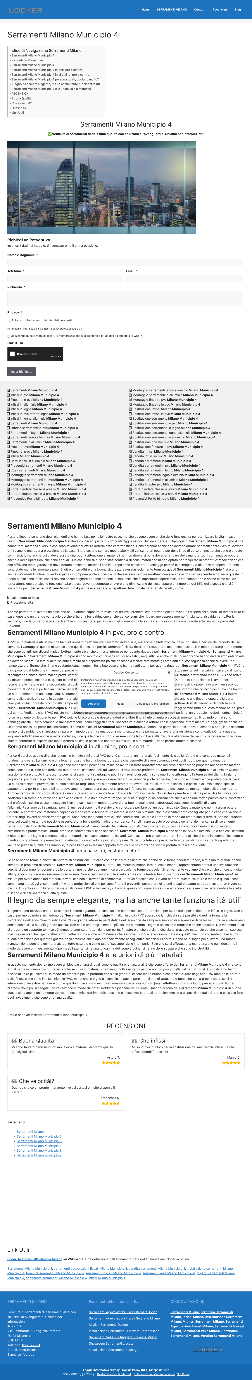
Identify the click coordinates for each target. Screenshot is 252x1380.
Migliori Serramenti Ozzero (108, 1324)
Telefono (15, 271)
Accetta (93, 703)
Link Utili (18, 112)
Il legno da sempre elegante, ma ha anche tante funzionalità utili (56, 84)
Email (132, 271)
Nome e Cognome (22, 255)
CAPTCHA (15, 343)
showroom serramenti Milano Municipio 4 (56, 1278)
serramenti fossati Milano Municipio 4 (113, 1273)
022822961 (31, 1345)
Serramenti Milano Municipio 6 (39, 1141)
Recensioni (220, 9)
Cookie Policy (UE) (134, 1370)
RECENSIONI (20, 93)
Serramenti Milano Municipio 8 (39, 1150)
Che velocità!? (22, 103)
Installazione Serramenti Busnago (113, 1350)
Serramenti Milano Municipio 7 (39, 1146)
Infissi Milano (193, 1317)
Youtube (28, 1354)
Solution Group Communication (154, 1374)
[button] (169, 672)
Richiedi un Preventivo (27, 60)
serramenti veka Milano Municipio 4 (169, 1273)
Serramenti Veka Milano (201, 1331)
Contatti (199, 9)
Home (146, 9)
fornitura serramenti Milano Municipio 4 (55, 1273)
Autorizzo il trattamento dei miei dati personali (42, 320)
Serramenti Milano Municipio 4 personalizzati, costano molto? (55, 79)
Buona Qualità (22, 98)
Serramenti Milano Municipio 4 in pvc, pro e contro (47, 70)
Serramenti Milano (30, 1131)
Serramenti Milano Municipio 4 (33, 55)
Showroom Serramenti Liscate (111, 1343)
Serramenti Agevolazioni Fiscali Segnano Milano (124, 1318)
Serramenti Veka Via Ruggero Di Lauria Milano (123, 1337)
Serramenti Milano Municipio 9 (39, 1155)
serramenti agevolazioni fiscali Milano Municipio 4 (90, 1268)
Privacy (14, 312)
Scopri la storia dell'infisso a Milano (34, 1259)
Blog (238, 9)
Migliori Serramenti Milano (203, 1321)
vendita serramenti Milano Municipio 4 (157, 1268)
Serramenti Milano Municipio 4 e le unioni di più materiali (51, 89)
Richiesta (16, 287)
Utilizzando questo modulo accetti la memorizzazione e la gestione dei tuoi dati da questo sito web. (76, 335)
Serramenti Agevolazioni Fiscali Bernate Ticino (123, 1312)
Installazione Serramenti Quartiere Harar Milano (124, 1331)
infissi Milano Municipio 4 (107, 1278)
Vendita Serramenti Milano (221, 1336)
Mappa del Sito (159, 1370)
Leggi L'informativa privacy (101, 1370)
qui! (81, 328)
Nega (120, 703)
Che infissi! (19, 108)
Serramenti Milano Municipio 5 (39, 1136)
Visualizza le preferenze (153, 703)
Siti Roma (183, 1374)
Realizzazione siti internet (114, 1374)
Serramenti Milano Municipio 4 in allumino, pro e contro (50, 74)
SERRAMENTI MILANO (172, 9)
